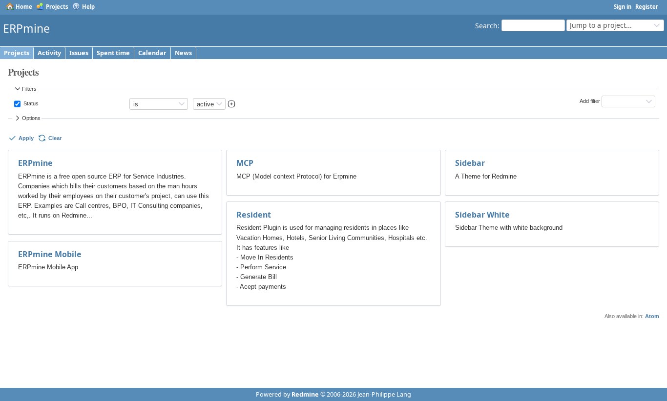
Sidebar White (482, 214)
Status (30, 103)
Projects (57, 6)
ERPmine (35, 163)
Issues (78, 53)
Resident (253, 214)
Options (31, 118)
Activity (49, 53)
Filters (29, 89)
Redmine (305, 394)
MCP (244, 163)
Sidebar (470, 163)
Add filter (590, 101)
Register (646, 6)
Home (24, 6)
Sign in (622, 6)
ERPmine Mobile (50, 254)
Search (486, 25)
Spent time (113, 53)
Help (88, 6)
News (183, 53)
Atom (652, 316)
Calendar (152, 53)
